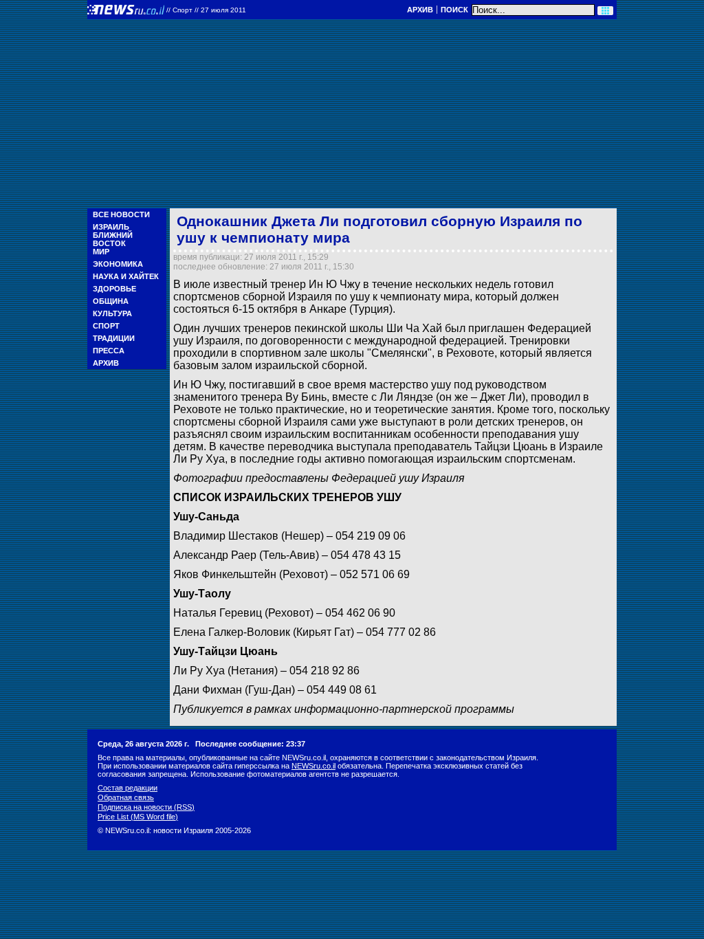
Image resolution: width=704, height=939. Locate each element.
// (206, 10)
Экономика (118, 264)
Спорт (106, 326)
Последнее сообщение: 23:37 (250, 744)
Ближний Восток (113, 239)
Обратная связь (126, 797)
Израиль (111, 227)
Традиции (114, 338)
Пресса (108, 350)
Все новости (121, 214)
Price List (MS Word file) (138, 817)
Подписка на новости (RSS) (146, 807)
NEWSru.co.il (314, 766)
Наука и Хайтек (126, 276)
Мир (101, 251)
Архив (420, 9)
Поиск (454, 9)
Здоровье (114, 289)
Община (111, 301)
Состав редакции (127, 788)
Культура (112, 313)
